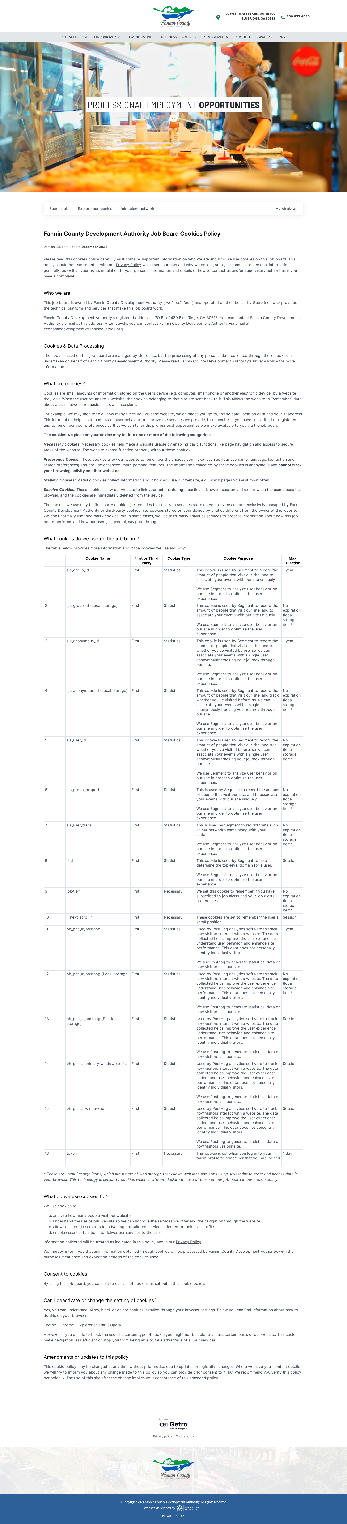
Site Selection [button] (75, 37)
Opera (115, 1325)
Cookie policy (185, 1436)
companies (95, 208)
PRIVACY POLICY (173, 1516)
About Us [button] (243, 37)
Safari (101, 1325)
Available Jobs (272, 37)
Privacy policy (162, 1436)
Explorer (85, 1325)
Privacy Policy (128, 264)
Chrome (67, 1325)
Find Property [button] (107, 37)
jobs (59, 208)
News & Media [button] (216, 37)
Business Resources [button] (179, 37)
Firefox (50, 1325)
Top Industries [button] (140, 37)
